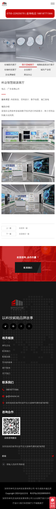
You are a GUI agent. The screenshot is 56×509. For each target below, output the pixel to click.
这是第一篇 (23, 228)
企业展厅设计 (40, 498)
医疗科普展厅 (26, 503)
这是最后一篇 (24, 234)
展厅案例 (6, 368)
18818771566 (12, 389)
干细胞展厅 (38, 503)
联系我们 (6, 351)
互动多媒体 (7, 362)
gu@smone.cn (12, 396)
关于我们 (6, 373)
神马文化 (6, 345)
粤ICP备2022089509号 (40, 493)
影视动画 (6, 357)
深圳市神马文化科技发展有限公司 (17, 498)
